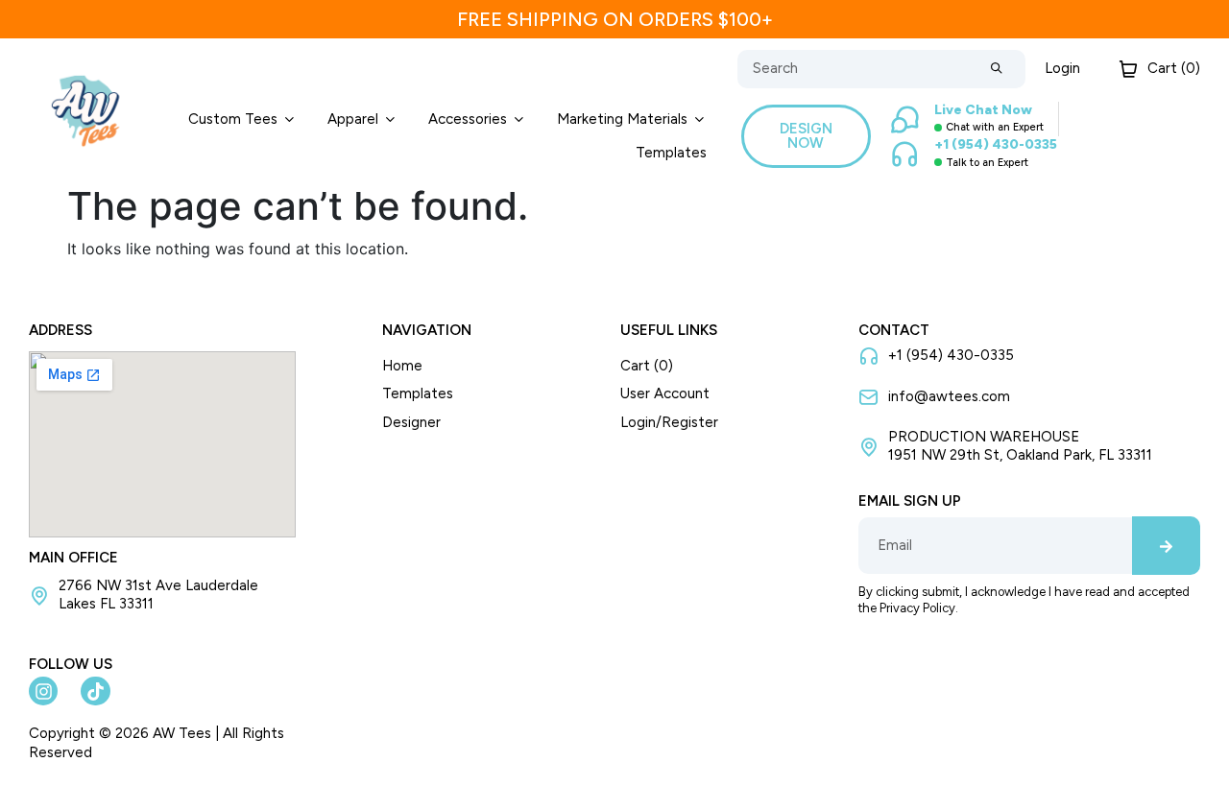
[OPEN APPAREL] (390, 119)
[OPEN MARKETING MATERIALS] (699, 119)
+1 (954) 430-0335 (951, 355)
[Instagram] (43, 691)
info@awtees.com (949, 396)
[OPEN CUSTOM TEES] (289, 119)
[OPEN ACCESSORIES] (519, 119)
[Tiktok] (95, 691)
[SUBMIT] (996, 69)
